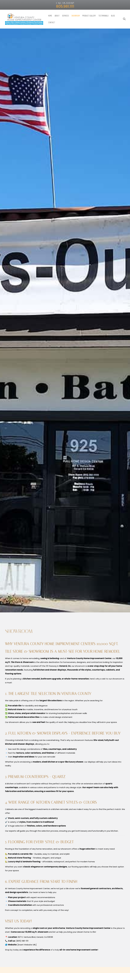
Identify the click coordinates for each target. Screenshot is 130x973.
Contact (51, 22)
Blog (113, 15)
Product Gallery (89, 15)
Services (65, 15)
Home (50, 15)
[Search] (123, 19)
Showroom (75, 15)
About (57, 15)
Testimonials (103, 15)
